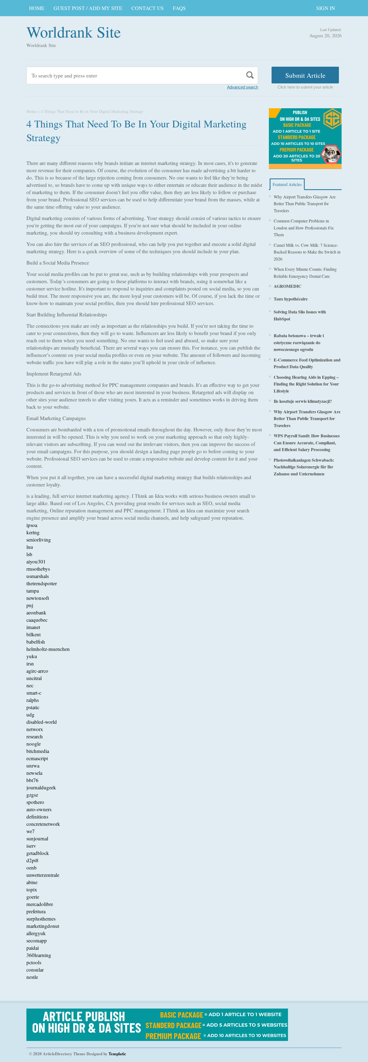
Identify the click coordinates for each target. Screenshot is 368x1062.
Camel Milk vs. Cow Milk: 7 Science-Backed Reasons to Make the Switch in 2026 (307, 252)
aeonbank (36, 612)
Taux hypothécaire (291, 299)
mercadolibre (39, 904)
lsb (29, 554)
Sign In (325, 8)
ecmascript (37, 758)
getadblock (37, 853)
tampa (32, 590)
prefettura (36, 911)
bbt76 (32, 780)
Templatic (117, 1054)
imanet (33, 627)
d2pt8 (32, 860)
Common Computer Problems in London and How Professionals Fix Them (304, 227)
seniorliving (38, 539)
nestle (32, 976)
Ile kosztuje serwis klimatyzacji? (303, 401)
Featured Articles (287, 184)
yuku (31, 656)
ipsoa (31, 525)
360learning (38, 955)
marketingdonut (42, 925)
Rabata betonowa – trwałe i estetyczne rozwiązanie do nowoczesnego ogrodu (299, 342)
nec (29, 685)
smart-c (33, 692)
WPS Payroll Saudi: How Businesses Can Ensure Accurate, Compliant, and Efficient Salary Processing (307, 442)
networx (34, 729)
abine (31, 882)
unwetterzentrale (42, 874)
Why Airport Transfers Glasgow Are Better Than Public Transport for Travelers (305, 203)
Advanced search (242, 87)
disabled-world (41, 721)
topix (31, 889)
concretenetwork (43, 823)
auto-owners (38, 809)
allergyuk (36, 933)
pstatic (32, 707)
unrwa (32, 765)
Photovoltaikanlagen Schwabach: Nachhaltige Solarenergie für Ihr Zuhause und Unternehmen (304, 467)
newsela (34, 772)
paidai (32, 947)
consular (35, 969)
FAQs (179, 8)
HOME (36, 8)
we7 (30, 831)
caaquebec (36, 619)
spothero (35, 802)
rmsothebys (38, 568)
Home (31, 111)
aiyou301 (36, 561)
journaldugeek (41, 787)
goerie (32, 896)
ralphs (32, 699)
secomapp (36, 940)
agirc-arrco (37, 670)
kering (33, 532)
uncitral (34, 678)
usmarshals (37, 576)
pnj (29, 605)
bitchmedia (37, 751)
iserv (31, 845)
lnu (29, 546)
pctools (33, 962)
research (34, 736)
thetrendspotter (41, 583)
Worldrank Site (73, 31)
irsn (30, 663)
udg (30, 714)
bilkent (33, 634)
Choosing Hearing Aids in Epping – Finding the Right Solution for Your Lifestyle (306, 384)
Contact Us (147, 8)
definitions (37, 816)
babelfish (35, 641)
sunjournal (37, 838)
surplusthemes (40, 918)
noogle (33, 743)
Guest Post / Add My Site (88, 8)
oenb (31, 867)
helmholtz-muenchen (48, 648)
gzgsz (32, 794)
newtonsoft (37, 597)
